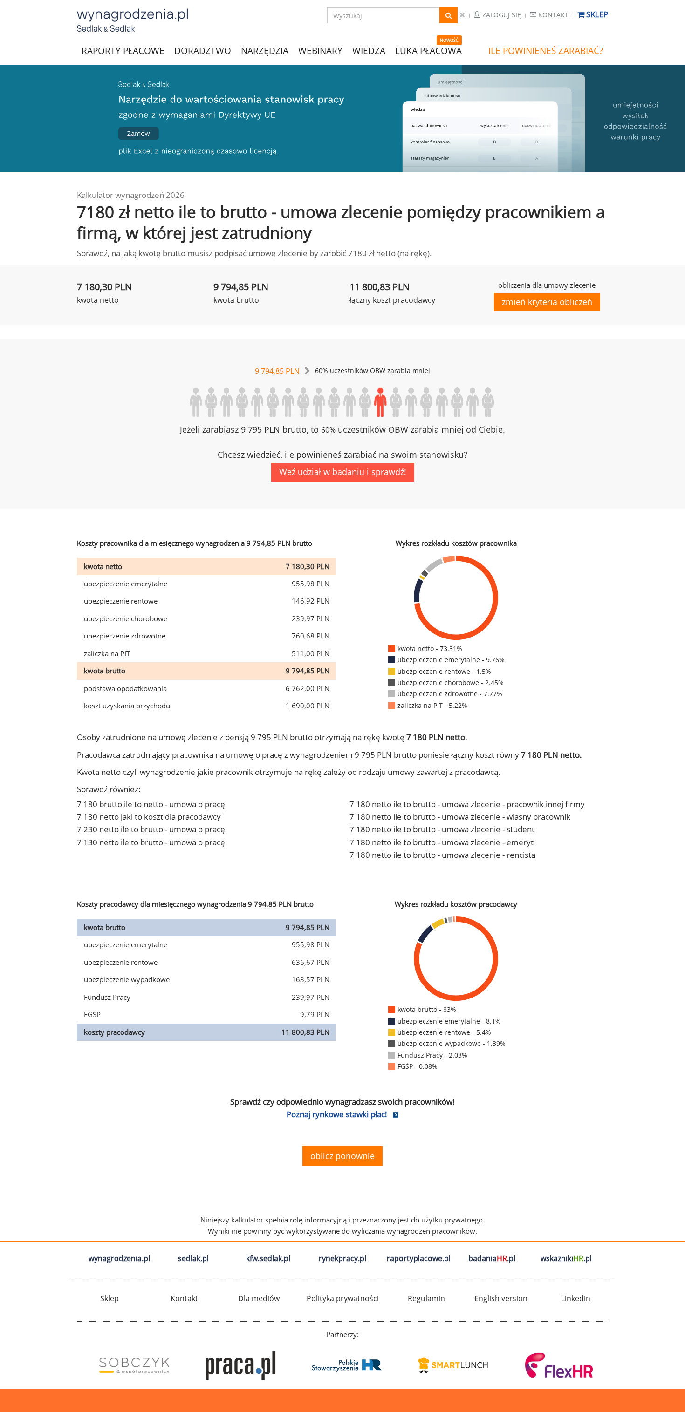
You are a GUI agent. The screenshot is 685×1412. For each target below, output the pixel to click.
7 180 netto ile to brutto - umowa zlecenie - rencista (442, 854)
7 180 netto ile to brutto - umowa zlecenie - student (441, 829)
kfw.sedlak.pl (268, 1258)
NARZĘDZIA (264, 50)
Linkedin (575, 1298)
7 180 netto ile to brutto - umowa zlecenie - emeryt (441, 842)
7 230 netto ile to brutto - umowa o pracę (151, 829)
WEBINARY (320, 50)
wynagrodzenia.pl (119, 1258)
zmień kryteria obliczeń (547, 301)
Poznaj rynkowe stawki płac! (337, 1114)
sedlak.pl (193, 1258)
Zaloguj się (500, 14)
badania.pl (491, 1258)
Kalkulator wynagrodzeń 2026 (131, 195)
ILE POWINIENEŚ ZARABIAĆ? (545, 51)
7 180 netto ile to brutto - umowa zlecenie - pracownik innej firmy (467, 804)
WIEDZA (368, 51)
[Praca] (236, 1365)
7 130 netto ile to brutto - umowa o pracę (151, 842)
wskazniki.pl (566, 1258)
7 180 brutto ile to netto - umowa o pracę (151, 804)
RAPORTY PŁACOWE (123, 50)
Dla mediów (259, 1298)
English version (500, 1298)
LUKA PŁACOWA (428, 51)
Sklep (596, 14)
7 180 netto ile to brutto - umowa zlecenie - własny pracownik (459, 816)
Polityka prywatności (343, 1298)
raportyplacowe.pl (419, 1258)
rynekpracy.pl (342, 1258)
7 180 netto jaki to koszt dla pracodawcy (149, 816)
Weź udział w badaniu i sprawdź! (342, 471)
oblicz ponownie (342, 1155)
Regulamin (426, 1298)
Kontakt (552, 14)
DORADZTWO (202, 51)
